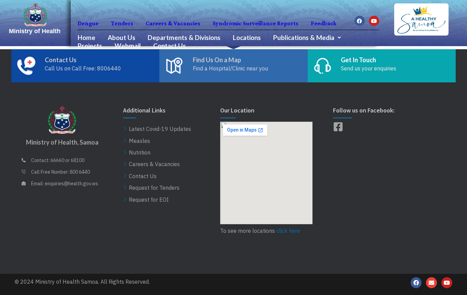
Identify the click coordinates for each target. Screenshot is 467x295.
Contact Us (169, 46)
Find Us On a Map (217, 60)
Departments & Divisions (184, 37)
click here (288, 230)
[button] (307, 37)
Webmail (128, 46)
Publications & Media (303, 37)
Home (86, 37)
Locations (247, 37)
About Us (121, 37)
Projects (90, 46)
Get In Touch (358, 60)
